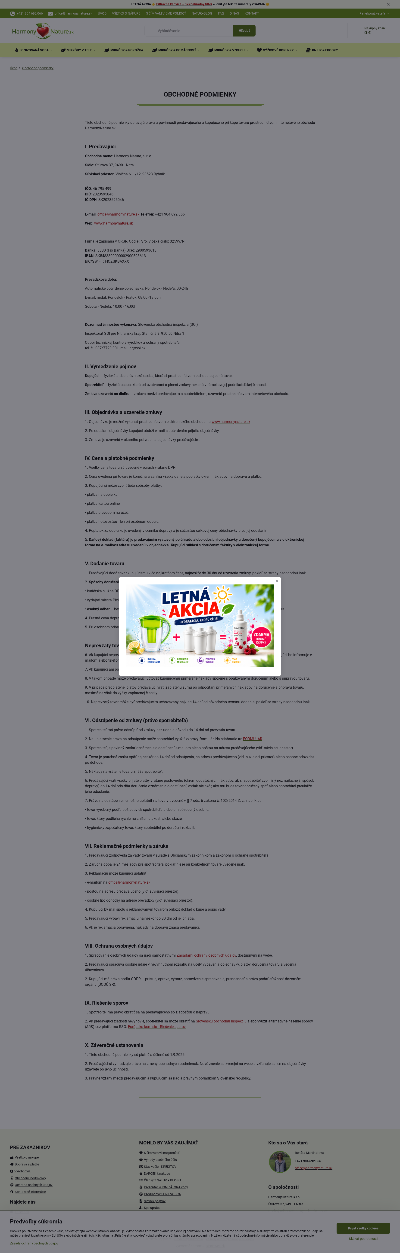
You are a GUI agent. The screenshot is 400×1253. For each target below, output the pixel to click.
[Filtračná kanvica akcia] (200, 665)
